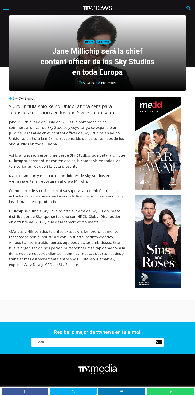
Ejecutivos (103, 42)
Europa (89, 42)
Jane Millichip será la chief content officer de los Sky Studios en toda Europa (98, 62)
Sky (15, 98)
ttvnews (111, 83)
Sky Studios (27, 98)
